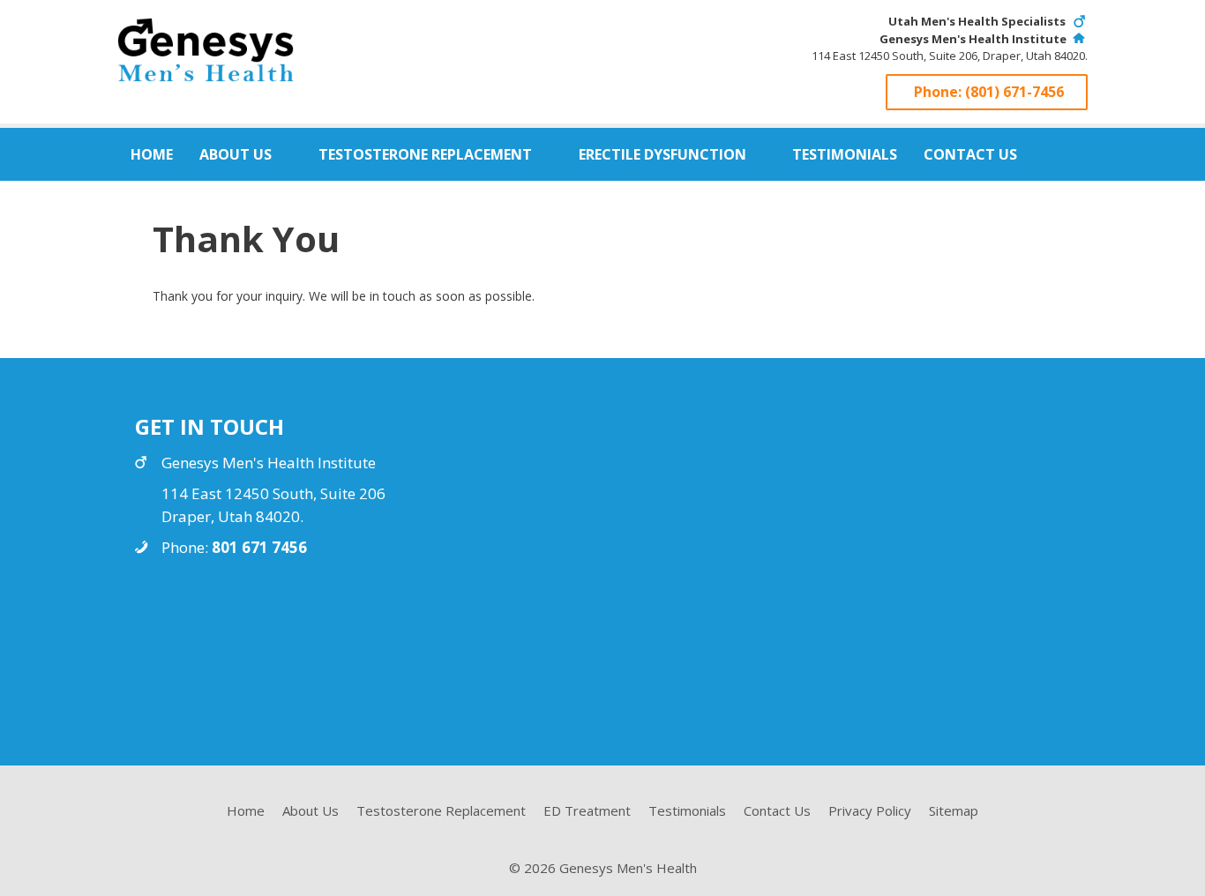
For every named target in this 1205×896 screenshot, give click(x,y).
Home (152, 154)
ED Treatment (587, 810)
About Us (235, 154)
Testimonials (844, 154)
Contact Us (970, 154)
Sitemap (953, 810)
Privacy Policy (869, 810)
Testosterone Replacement (425, 154)
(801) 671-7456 (1014, 91)
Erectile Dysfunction (662, 154)
